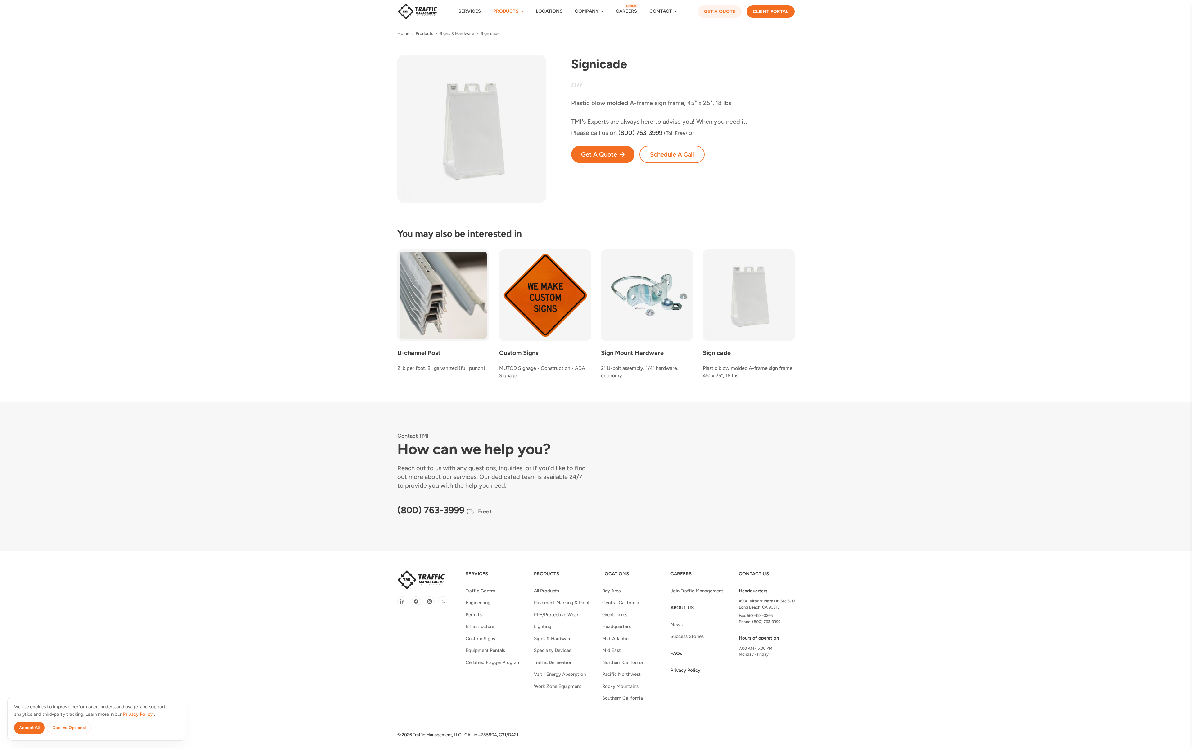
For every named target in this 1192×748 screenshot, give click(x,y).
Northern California (622, 662)
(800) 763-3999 (430, 510)
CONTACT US (754, 574)
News (676, 624)
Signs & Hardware (457, 33)
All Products (546, 591)
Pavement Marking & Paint (562, 602)
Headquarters (616, 626)
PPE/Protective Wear (556, 614)
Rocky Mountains (620, 686)
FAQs (676, 653)
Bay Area (611, 591)
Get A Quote (599, 154)
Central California (620, 602)
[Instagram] (430, 601)
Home (403, 33)
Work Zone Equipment (557, 686)
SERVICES (469, 11)
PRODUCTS (546, 574)
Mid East (611, 650)
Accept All (29, 727)
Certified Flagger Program (493, 662)
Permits (474, 614)
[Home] (417, 11)
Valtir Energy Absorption (560, 674)
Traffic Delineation (553, 662)
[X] (443, 601)
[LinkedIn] (402, 601)
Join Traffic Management (696, 591)
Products (424, 33)
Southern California (622, 698)
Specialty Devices (552, 650)
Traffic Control (481, 591)
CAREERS (626, 11)
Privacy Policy (685, 670)
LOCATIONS (549, 11)
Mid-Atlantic (615, 638)
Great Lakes (614, 614)
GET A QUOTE (719, 11)
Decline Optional (69, 727)
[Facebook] (416, 601)
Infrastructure (480, 626)
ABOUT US (682, 607)
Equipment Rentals (485, 650)
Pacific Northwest (621, 674)
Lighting (542, 626)
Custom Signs (480, 638)
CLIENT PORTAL (770, 11)
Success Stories (687, 636)
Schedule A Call (672, 154)
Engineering (478, 602)
